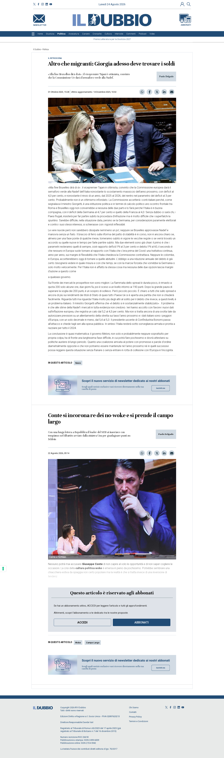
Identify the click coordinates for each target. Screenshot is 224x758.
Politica (45, 49)
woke (78, 642)
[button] (182, 4)
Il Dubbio (37, 49)
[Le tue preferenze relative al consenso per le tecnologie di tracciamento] (3, 568)
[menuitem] (40, 34)
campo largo (92, 642)
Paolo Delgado (165, 434)
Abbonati (186, 25)
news (78, 363)
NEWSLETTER (39, 24)
